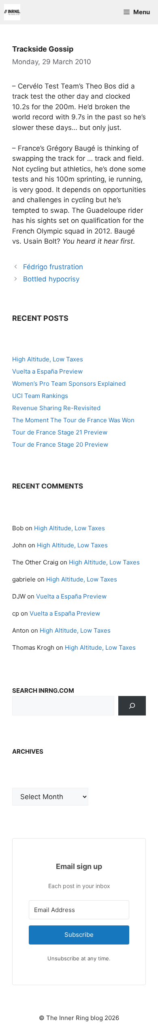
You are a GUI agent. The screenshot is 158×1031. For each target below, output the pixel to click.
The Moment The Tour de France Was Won (73, 420)
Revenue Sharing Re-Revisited (56, 408)
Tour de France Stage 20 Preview (60, 444)
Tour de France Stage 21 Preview (59, 432)
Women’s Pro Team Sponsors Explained (69, 383)
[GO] (132, 705)
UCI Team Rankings (40, 396)
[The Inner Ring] (12, 12)
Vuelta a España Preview (47, 371)
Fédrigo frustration (53, 267)
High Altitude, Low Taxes (47, 359)
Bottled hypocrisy (51, 279)
